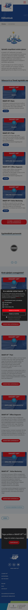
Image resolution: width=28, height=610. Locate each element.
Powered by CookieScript (14, 319)
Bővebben (18, 297)
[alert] (14, 305)
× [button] (25, 290)
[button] (14, 317)
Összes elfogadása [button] (14, 310)
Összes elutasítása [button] (14, 313)
